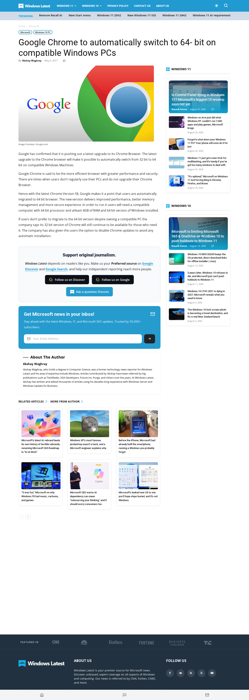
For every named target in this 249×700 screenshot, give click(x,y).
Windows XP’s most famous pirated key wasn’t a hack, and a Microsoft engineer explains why (88, 444)
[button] (226, 6)
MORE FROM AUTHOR (65, 401)
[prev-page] (21, 516)
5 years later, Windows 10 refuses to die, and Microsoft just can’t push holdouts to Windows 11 (208, 276)
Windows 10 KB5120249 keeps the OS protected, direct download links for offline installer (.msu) (207, 258)
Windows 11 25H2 (109, 15)
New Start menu (80, 15)
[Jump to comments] (124, 695)
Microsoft (25, 32)
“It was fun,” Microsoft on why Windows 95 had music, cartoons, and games (40, 496)
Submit (149, 338)
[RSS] (191, 673)
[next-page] (27, 516)
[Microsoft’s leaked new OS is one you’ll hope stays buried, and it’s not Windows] (138, 475)
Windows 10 (90, 5)
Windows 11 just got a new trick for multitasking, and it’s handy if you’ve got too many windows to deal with (207, 161)
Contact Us (142, 5)
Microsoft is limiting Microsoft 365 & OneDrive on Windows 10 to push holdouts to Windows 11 (198, 236)
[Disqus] (89, 577)
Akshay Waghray (31, 60)
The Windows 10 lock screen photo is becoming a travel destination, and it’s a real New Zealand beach (208, 313)
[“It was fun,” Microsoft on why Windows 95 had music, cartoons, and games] (40, 475)
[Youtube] (212, 673)
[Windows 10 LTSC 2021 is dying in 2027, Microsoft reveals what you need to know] (176, 296)
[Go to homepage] (41, 695)
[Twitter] (201, 673)
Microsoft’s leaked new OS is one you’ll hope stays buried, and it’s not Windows (138, 496)
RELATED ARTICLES (31, 401)
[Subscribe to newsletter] (207, 695)
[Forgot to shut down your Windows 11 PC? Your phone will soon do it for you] (176, 144)
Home (21, 26)
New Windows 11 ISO (141, 15)
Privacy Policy (118, 5)
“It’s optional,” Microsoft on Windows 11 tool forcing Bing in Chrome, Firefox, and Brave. (208, 180)
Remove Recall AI (50, 15)
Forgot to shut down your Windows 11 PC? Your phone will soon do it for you (208, 143)
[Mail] (180, 673)
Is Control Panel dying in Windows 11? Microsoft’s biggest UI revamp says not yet (198, 99)
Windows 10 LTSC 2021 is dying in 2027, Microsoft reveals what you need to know (206, 295)
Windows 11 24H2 (174, 15)
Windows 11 (65, 5)
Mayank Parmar (179, 109)
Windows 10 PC (43, 32)
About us (162, 5)
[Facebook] (170, 673)
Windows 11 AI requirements (212, 15)
